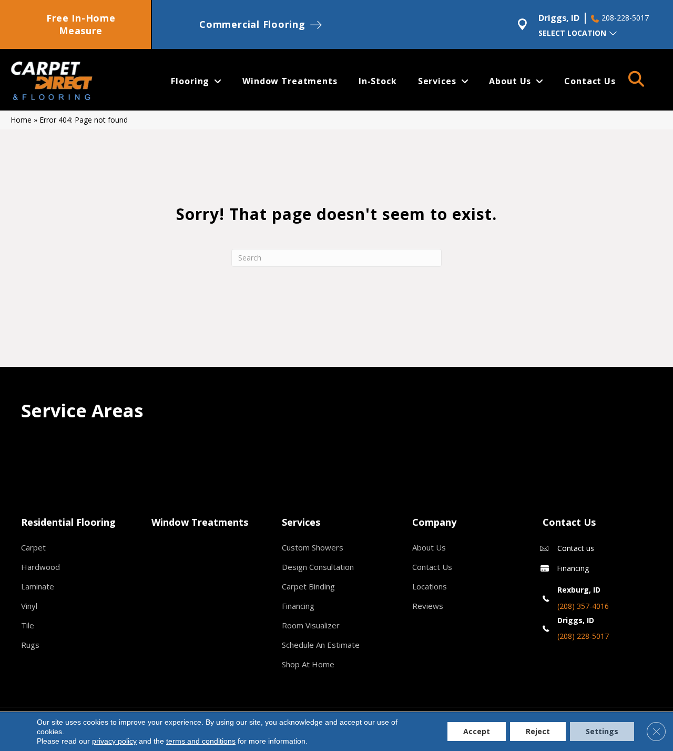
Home (21, 120)
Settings (602, 731)
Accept (476, 731)
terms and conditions (201, 741)
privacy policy (114, 741)
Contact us (575, 548)
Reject (538, 731)
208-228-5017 (625, 18)
